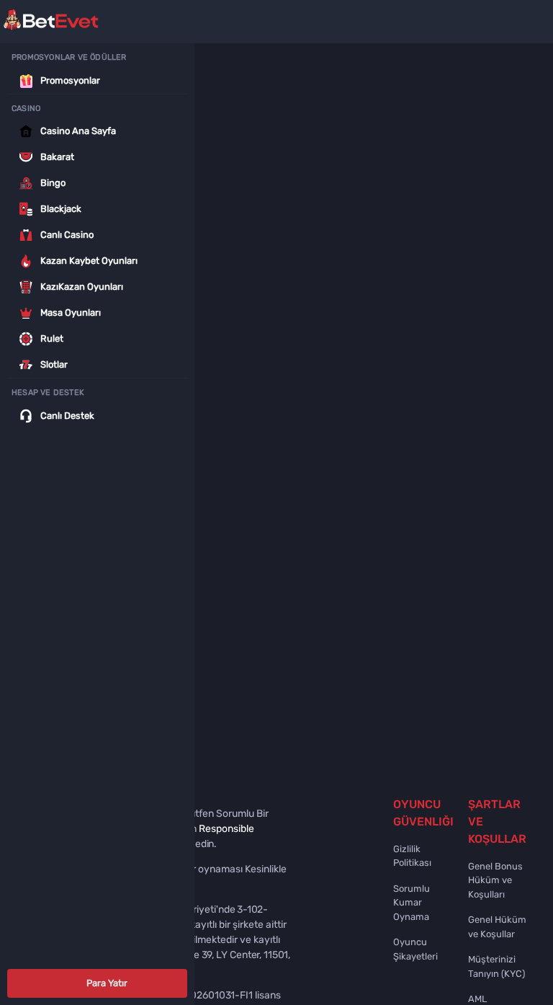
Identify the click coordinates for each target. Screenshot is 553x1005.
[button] (97, 983)
